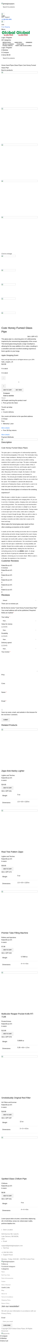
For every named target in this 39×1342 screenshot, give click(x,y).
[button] (7, 1196)
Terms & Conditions (7, 1297)
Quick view (9, 1175)
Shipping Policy (6, 1300)
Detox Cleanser (6, 1285)
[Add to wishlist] (14, 1175)
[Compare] (3, 1175)
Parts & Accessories (7, 1278)
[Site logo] (7, 3)
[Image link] (7, 1261)
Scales (3, 1281)
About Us (4, 1293)
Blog (2, 1290)
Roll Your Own (5, 1275)
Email (3, 1317)
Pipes (3, 1272)
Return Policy (5, 1303)
